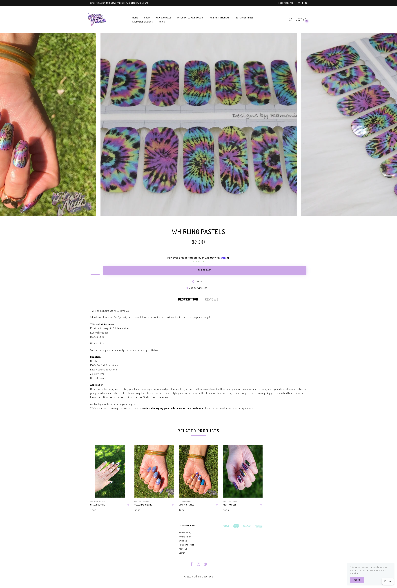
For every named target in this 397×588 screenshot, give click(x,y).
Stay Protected (186, 505)
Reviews (212, 299)
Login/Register (286, 3)
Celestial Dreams (143, 505)
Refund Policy (185, 532)
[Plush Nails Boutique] (97, 19)
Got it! (357, 580)
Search (182, 552)
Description (188, 299)
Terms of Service (186, 544)
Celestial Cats (97, 505)
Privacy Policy (185, 536)
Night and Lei (229, 505)
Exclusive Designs (97, 502)
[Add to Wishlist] (128, 505)
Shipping (183, 540)
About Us (183, 548)
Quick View (124, 451)
